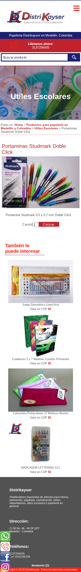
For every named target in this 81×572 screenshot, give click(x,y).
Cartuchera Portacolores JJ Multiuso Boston (40, 413)
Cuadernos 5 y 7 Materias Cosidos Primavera (40, 359)
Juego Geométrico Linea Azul (40, 304)
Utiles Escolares (46, 128)
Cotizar (49, 224)
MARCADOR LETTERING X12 (40, 467)
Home (18, 124)
